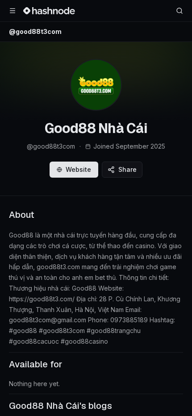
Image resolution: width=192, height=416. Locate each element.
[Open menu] (12, 11)
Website (78, 169)
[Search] (179, 11)
